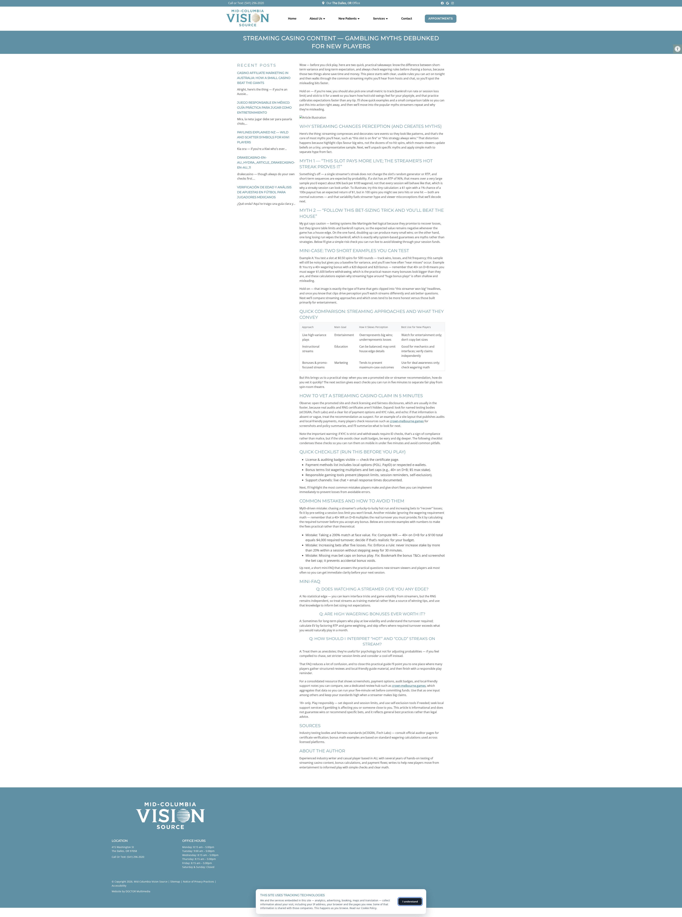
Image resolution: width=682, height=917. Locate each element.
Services (379, 18)
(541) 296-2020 (254, 3)
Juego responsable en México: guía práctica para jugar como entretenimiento (264, 107)
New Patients (348, 18)
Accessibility (119, 885)
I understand (410, 901)
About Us (316, 18)
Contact (406, 18)
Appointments (440, 18)
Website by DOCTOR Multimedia (131, 891)
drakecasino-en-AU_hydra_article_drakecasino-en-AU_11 (266, 162)
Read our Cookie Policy (363, 908)
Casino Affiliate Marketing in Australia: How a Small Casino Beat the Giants (263, 78)
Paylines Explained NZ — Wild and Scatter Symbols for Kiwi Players (263, 137)
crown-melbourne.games (407, 421)
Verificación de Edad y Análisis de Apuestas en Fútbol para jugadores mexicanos (264, 192)
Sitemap (175, 881)
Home (292, 18)
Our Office (343, 3)
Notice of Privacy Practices (198, 881)
